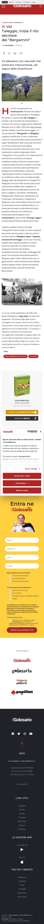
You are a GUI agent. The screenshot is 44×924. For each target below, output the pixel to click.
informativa (17, 622)
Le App (33, 2)
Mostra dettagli (31, 469)
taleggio (33, 356)
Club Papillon (26, 2)
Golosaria (11, 2)
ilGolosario (5, 2)
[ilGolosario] (22, 5)
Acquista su (22, 418)
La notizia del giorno (19, 578)
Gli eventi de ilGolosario (20, 581)
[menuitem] (22, 784)
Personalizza (21, 483)
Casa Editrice (18, 2)
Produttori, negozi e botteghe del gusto (25, 596)
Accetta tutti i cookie (22, 476)
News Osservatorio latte (16, 356)
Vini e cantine (16, 593)
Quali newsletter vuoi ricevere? (18, 573)
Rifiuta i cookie (22, 490)
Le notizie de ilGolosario (20, 576)
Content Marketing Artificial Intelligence (16, 921)
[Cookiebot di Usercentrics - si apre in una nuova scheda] (28, 431)
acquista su (22, 412)
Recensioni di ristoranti (20, 590)
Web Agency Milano (16, 919)
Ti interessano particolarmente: (19, 587)
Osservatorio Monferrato (12, 23)
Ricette (14, 599)
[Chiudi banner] (40, 431)
